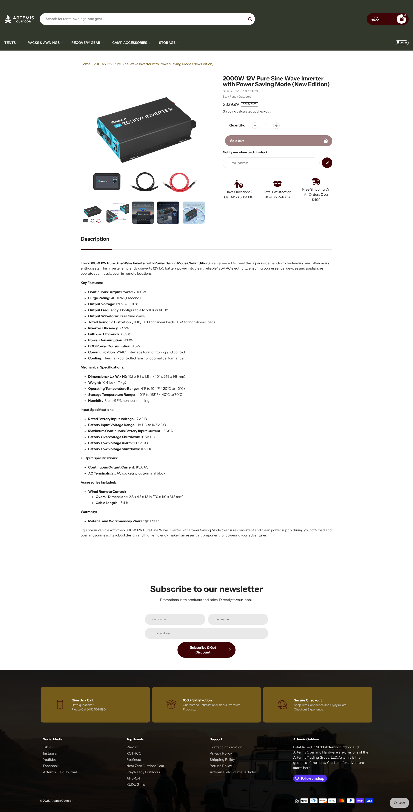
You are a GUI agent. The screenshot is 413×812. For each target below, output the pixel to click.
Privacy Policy (221, 753)
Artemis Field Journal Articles (233, 772)
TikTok (48, 747)
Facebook (51, 766)
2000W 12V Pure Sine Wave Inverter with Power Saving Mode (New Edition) (154, 64)
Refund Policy (221, 766)
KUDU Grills (135, 784)
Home (85, 64)
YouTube (49, 759)
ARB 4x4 (133, 778)
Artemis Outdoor (61, 800)
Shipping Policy (222, 759)
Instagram (51, 753)
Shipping (229, 111)
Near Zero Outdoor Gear (145, 766)
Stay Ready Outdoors (237, 97)
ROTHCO (134, 753)
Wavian (132, 747)
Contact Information (226, 747)
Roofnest (133, 759)
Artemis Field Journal (60, 772)
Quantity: (237, 125)
